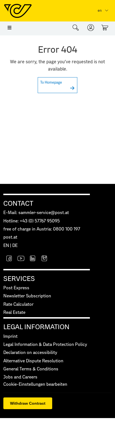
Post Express (16, 288)
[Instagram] (44, 259)
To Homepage (51, 82)
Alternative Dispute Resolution (33, 361)
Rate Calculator (18, 304)
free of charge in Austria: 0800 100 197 (41, 229)
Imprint (10, 336)
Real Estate (14, 312)
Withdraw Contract (27, 403)
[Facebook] (9, 259)
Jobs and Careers (20, 377)
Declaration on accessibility (30, 353)
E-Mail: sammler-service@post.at (36, 213)
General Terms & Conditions (30, 369)
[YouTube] (21, 259)
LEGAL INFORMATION (36, 327)
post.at (10, 237)
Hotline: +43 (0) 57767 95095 (31, 221)
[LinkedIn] (33, 259)
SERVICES (19, 279)
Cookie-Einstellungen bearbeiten (35, 384)
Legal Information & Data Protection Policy (45, 345)
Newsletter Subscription (27, 296)
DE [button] (15, 246)
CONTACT (18, 203)
